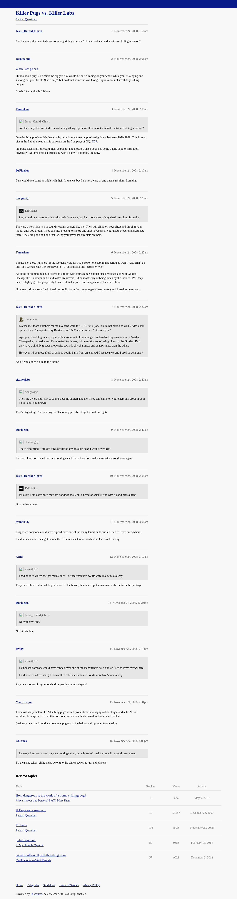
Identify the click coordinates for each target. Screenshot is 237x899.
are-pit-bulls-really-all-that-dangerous (41, 855)
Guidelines (49, 885)
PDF (94, 141)
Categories (33, 885)
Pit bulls (21, 825)
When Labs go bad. (27, 68)
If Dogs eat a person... (31, 810)
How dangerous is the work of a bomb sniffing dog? (51, 795)
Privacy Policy (91, 885)
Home (19, 885)
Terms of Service (69, 885)
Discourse (36, 893)
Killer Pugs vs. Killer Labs (45, 13)
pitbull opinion (26, 840)
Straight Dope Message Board (19, 3)
